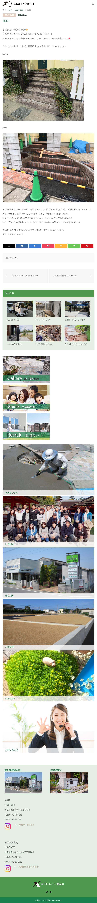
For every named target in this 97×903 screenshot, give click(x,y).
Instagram (46, 891)
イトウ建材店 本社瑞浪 (24, 825)
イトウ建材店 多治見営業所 (26, 867)
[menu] (93, 4)
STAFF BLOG (9, 15)
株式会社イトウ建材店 (43, 900)
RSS (50, 891)
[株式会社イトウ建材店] (18, 4)
